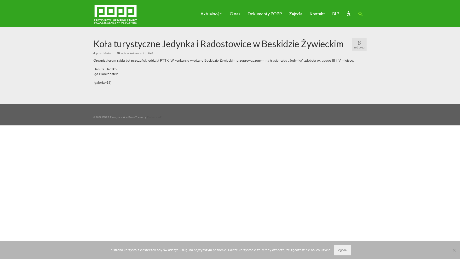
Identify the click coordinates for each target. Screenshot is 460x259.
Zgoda (342, 250)
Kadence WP (154, 117)
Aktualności (137, 53)
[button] (361, 14)
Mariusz (108, 53)
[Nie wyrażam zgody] (454, 250)
